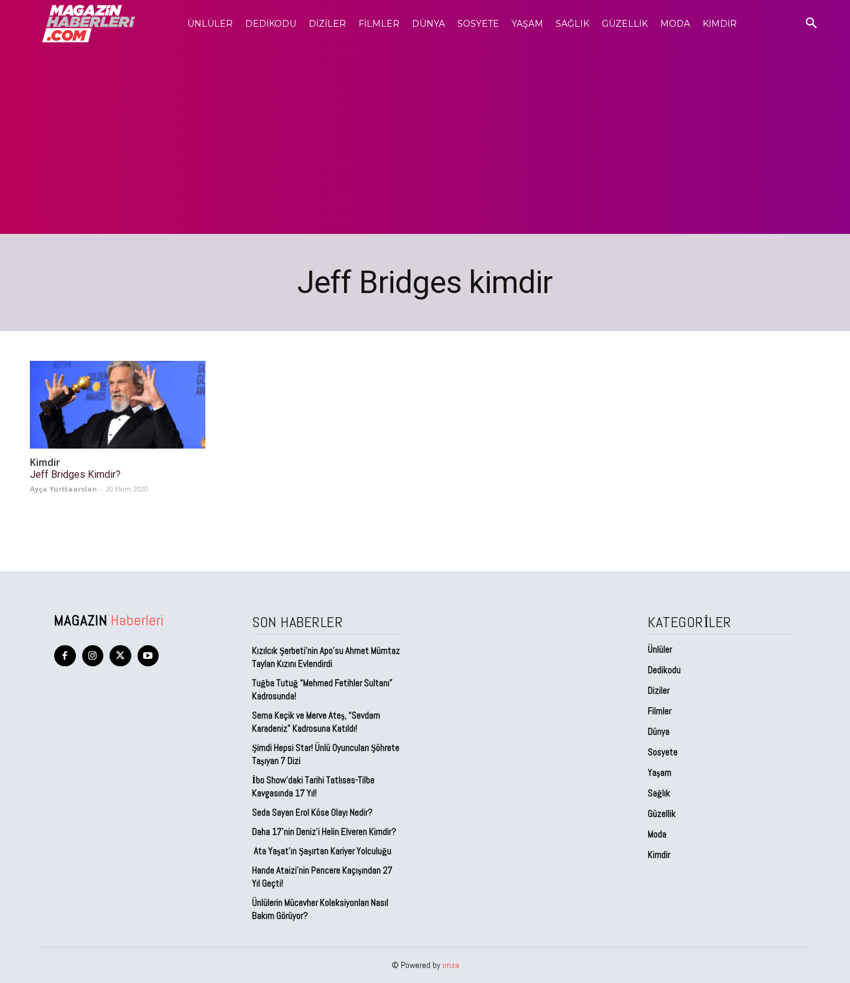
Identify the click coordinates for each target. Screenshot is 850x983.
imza (450, 965)
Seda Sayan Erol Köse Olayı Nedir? (313, 812)
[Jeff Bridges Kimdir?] (117, 405)
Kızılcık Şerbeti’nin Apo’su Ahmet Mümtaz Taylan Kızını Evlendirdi (326, 657)
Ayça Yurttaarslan (63, 488)
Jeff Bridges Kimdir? (75, 474)
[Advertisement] (425, 141)
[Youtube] (148, 656)
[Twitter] (120, 656)
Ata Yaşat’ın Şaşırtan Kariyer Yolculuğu (321, 851)
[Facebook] (65, 656)
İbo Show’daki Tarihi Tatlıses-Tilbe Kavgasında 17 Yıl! (313, 786)
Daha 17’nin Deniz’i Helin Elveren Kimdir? (324, 831)
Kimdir (45, 462)
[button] (811, 23)
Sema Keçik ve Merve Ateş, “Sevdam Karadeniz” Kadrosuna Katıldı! (316, 721)
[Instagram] (93, 656)
